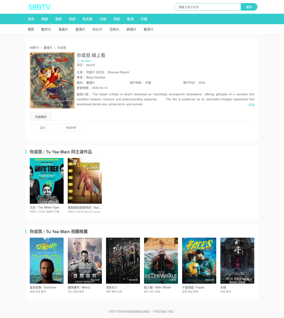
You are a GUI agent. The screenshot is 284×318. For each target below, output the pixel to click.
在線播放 (41, 116)
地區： (137, 82)
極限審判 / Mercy (79, 287)
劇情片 (132, 29)
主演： (81, 72)
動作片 (46, 29)
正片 (43, 127)
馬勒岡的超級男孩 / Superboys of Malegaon (96, 207)
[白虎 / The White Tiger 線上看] (47, 181)
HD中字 (71, 127)
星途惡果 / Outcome (43, 287)
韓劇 (44, 18)
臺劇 (58, 18)
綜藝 (144, 18)
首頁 (31, 18)
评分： (81, 65)
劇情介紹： (84, 94)
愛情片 (80, 29)
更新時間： (84, 87)
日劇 (103, 18)
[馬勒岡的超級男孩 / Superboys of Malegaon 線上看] (85, 181)
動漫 (130, 18)
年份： (190, 82)
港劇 (116, 18)
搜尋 (249, 7)
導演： (81, 77)
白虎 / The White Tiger (44, 207)
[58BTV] (39, 7)
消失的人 (112, 287)
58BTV (34, 47)
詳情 (251, 105)
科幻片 (97, 29)
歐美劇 (88, 18)
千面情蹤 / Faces (193, 287)
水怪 (223, 287)
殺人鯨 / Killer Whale (157, 287)
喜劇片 (63, 29)
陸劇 (72, 18)
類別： (81, 82)
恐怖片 (115, 29)
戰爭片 (149, 29)
